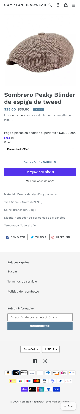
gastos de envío (20, 115)
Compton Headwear (25, 5)
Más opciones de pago (40, 180)
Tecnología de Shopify (57, 401)
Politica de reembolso (23, 291)
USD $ (49, 349)
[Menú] (74, 5)
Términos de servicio (22, 281)
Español (29, 349)
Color (7, 142)
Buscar (12, 271)
